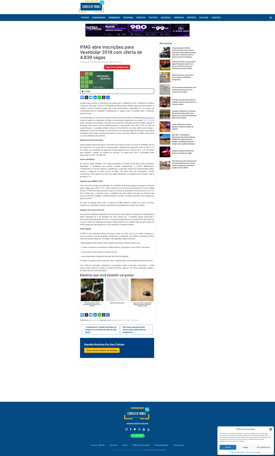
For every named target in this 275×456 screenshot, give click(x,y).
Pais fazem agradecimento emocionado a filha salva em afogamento (134, 329)
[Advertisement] (158, 6)
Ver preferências (263, 447)
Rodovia (141, 17)
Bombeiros (114, 17)
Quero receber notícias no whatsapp (101, 350)
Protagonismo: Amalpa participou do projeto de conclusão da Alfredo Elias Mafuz (101, 329)
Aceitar (228, 447)
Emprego (179, 17)
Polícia (85, 17)
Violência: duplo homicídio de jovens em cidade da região (183, 152)
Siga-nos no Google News (117, 67)
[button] (271, 429)
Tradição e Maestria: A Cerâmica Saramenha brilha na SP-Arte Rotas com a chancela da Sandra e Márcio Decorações (184, 114)
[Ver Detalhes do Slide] (137, 30)
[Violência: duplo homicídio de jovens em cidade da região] (165, 152)
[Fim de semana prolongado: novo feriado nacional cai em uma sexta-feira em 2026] (165, 89)
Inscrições (134, 320)
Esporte (191, 17)
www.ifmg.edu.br (147, 117)
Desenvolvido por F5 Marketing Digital (154, 450)
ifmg (127, 320)
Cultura (203, 17)
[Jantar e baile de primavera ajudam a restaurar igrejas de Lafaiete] (165, 126)
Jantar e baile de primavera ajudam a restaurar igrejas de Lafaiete (182, 126)
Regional (128, 17)
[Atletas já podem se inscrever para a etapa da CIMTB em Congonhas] (165, 77)
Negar (245, 447)
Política (153, 17)
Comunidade (98, 17)
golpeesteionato (118, 320)
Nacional (166, 17)
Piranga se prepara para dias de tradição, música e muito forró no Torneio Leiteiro (184, 102)
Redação (119, 62)
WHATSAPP (139, 435)
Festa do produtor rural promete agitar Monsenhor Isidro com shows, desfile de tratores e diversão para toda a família (184, 65)
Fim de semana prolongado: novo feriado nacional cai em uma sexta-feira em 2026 (184, 89)
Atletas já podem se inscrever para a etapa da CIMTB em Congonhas (183, 77)
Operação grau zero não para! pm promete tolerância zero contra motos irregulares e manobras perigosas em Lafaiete (184, 164)
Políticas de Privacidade (237, 452)
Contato (216, 17)
